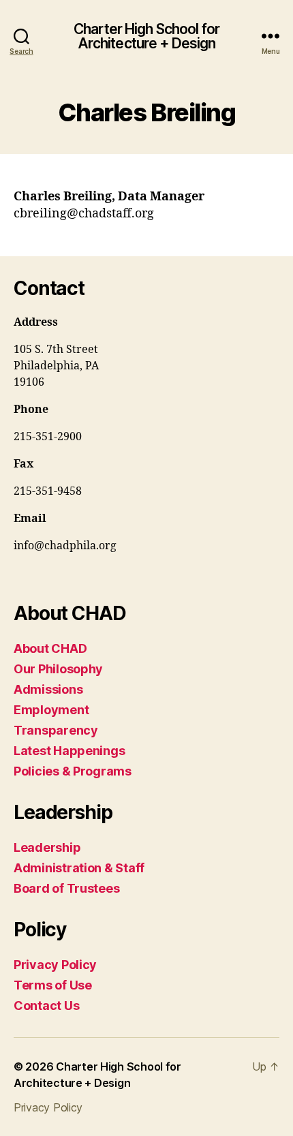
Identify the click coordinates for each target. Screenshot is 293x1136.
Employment (51, 710)
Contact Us (46, 1005)
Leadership (47, 847)
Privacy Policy (55, 964)
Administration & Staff (79, 868)
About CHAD (50, 648)
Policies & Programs (73, 771)
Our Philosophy (58, 669)
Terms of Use (53, 985)
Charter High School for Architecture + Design (146, 36)
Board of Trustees (66, 888)
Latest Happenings (69, 750)
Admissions (48, 689)
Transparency (56, 730)
